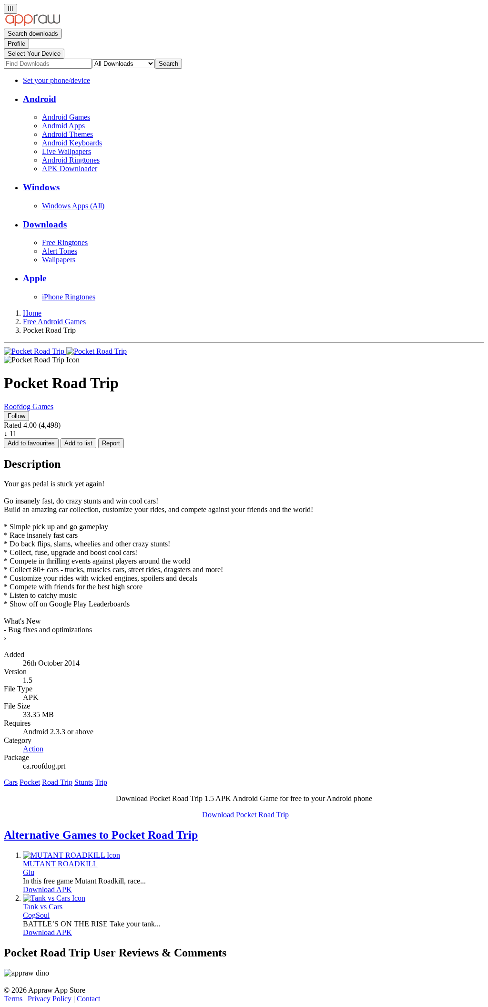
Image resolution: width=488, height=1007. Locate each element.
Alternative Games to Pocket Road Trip (101, 835)
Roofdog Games (28, 406)
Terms (13, 999)
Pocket (30, 782)
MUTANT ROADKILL (60, 864)
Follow (16, 416)
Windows (41, 187)
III (10, 8)
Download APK (47, 889)
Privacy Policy (49, 999)
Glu (28, 872)
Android (39, 99)
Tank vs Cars (42, 907)
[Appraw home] (32, 24)
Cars (11, 782)
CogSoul (36, 915)
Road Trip (57, 782)
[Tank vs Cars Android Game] (54, 898)
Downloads (45, 224)
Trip (101, 782)
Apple (34, 278)
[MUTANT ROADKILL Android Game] (71, 855)
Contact (88, 999)
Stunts (83, 782)
